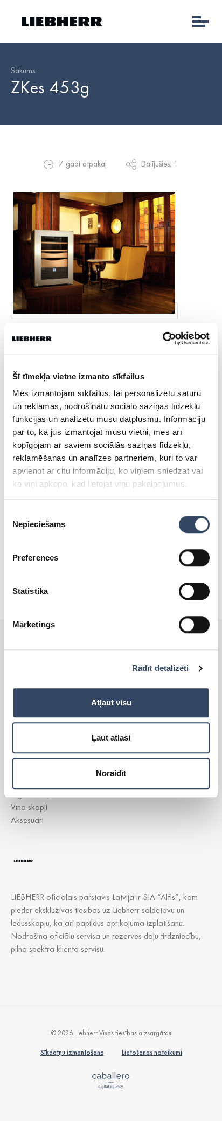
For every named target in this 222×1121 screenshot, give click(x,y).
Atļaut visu (111, 702)
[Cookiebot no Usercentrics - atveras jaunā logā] (162, 338)
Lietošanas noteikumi (152, 1052)
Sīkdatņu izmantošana (72, 1052)
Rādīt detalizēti (160, 668)
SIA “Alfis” (161, 897)
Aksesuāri (27, 820)
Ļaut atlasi (111, 737)
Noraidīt (111, 773)
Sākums (23, 70)
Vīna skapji (29, 807)
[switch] (194, 557)
